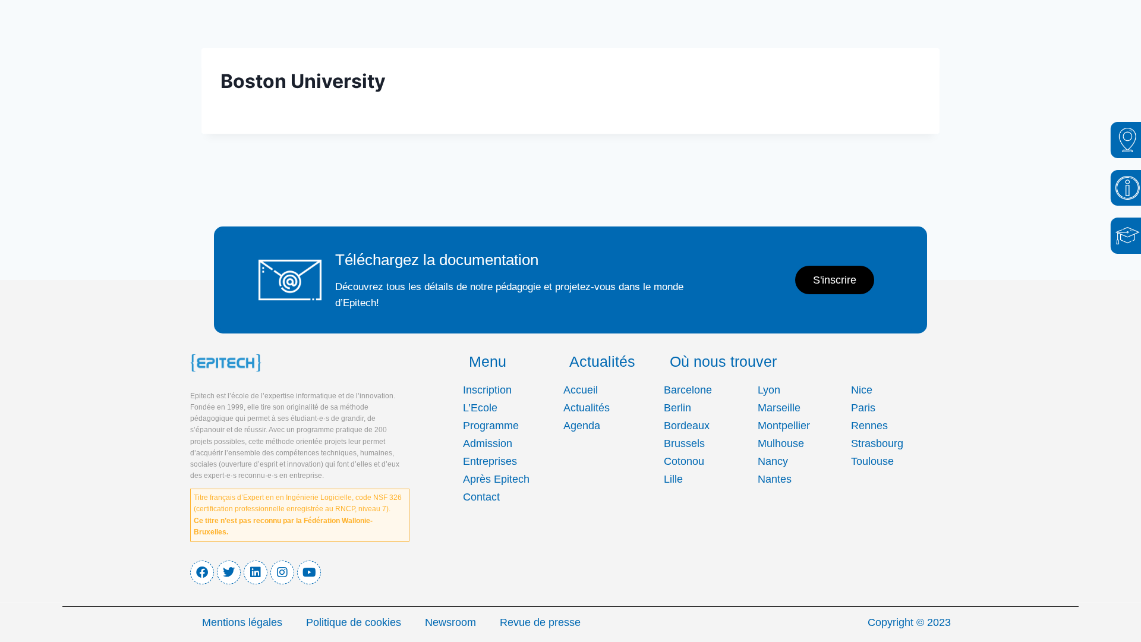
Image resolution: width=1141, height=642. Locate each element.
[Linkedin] (255, 572)
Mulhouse (781, 443)
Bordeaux (687, 426)
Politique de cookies (353, 622)
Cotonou (684, 461)
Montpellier (784, 426)
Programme (491, 426)
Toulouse (872, 461)
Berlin (677, 408)
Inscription (487, 390)
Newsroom (450, 622)
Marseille (779, 408)
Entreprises (490, 461)
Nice (861, 390)
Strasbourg (877, 443)
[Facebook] (202, 572)
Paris (863, 408)
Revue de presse (540, 622)
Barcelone (688, 390)
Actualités (586, 408)
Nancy (773, 461)
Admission (487, 443)
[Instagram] (282, 572)
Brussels (684, 443)
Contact (481, 497)
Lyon (769, 390)
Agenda (581, 426)
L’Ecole (480, 408)
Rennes (869, 426)
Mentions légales (242, 622)
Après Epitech (496, 479)
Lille (673, 479)
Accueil (580, 390)
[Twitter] (229, 572)
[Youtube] (309, 572)
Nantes (775, 479)
